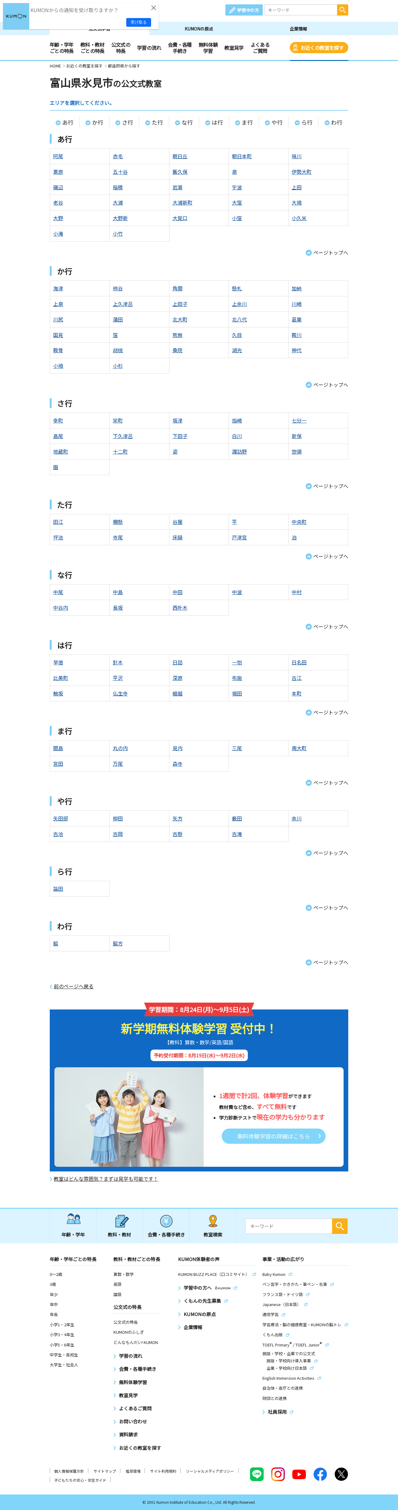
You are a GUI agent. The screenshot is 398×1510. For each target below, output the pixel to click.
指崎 (237, 420)
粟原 (58, 171)
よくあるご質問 (260, 47)
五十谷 (120, 171)
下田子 (180, 436)
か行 (97, 122)
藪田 (237, 818)
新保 (297, 436)
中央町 (299, 521)
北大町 (180, 319)
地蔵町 (60, 451)
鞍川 (297, 335)
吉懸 (178, 834)
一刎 (237, 662)
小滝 (58, 233)
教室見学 (233, 47)
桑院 (178, 350)
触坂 (58, 693)
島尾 (58, 436)
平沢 (118, 677)
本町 (297, 693)
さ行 (127, 122)
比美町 (60, 677)
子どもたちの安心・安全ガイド (80, 1480)
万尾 (118, 763)
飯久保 (180, 171)
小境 (58, 365)
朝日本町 (242, 156)
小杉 (118, 365)
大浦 (118, 202)
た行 (157, 122)
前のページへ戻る (74, 986)
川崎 (297, 303)
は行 (217, 122)
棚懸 (118, 521)
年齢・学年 (73, 1234)
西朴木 (180, 607)
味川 (297, 156)
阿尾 (58, 156)
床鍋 (178, 537)
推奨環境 (133, 1471)
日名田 (299, 662)
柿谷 (118, 288)
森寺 (178, 763)
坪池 (58, 537)
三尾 (237, 748)
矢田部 (60, 818)
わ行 (336, 122)
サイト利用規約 (163, 1471)
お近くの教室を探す (322, 47)
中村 (297, 592)
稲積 (118, 187)
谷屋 (178, 521)
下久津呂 (123, 436)
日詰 (178, 662)
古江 (297, 677)
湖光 (237, 350)
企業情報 (298, 28)
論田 (58, 888)
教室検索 (213, 1234)
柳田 (118, 818)
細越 (178, 693)
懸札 (237, 288)
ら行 (306, 122)
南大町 (299, 748)
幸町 (58, 420)
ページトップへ (330, 252)
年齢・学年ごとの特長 (62, 47)
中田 (178, 592)
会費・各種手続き (180, 47)
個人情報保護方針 (69, 1471)
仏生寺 (120, 693)
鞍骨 (58, 350)
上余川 (239, 303)
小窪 (237, 218)
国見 (58, 335)
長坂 (118, 607)
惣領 (297, 451)
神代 (297, 350)
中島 (118, 592)
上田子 (180, 303)
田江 (58, 521)
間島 (58, 748)
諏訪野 (239, 451)
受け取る (139, 22)
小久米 (299, 218)
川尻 (58, 319)
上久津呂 (123, 303)
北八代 (239, 319)
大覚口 (180, 218)
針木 (118, 662)
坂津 (178, 420)
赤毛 (118, 156)
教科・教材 (119, 1234)
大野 (58, 218)
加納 (297, 288)
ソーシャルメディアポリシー (210, 1471)
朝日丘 (180, 156)
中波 (237, 592)
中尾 (58, 592)
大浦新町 (182, 202)
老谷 (58, 202)
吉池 (58, 834)
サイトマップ (105, 1471)
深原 (178, 677)
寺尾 (118, 537)
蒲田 (118, 319)
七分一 (299, 420)
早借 (58, 662)
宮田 (58, 763)
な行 (187, 122)
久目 (237, 335)
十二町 (120, 451)
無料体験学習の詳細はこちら (273, 1136)
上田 (297, 187)
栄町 (118, 420)
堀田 (237, 693)
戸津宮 (239, 537)
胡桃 (118, 350)
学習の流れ (149, 47)
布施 (237, 677)
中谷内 (60, 607)
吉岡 (118, 834)
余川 (297, 818)
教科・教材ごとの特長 (92, 47)
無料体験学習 (208, 47)
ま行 (247, 122)
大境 (297, 202)
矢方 (178, 818)
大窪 (237, 202)
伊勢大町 (302, 171)
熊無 (178, 335)
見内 (178, 748)
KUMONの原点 (199, 28)
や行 (277, 122)
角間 (178, 288)
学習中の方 (248, 10)
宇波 (237, 187)
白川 (237, 436)
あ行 (67, 122)
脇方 (118, 943)
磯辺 (58, 187)
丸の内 (120, 748)
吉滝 (237, 834)
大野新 (120, 218)
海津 (58, 288)
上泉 (58, 303)
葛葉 (297, 319)
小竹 (118, 233)
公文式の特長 (120, 47)
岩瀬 (178, 187)
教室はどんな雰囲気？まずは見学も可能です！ (106, 1178)
